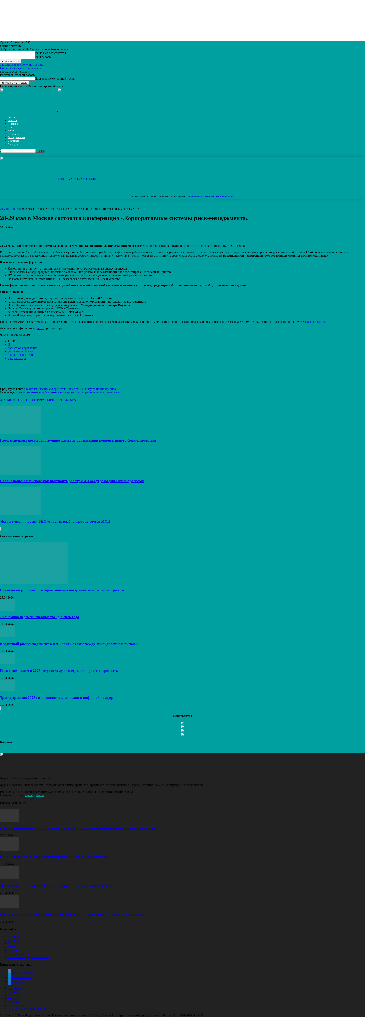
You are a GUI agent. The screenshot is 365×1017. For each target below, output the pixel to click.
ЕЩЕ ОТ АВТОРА (63, 399)
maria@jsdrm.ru (34, 795)
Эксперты (13, 144)
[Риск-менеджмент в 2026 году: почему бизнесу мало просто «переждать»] (7, 663)
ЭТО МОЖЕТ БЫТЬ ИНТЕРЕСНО (25, 399)
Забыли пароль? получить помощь (22, 64)
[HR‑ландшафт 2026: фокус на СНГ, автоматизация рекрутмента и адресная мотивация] (9, 907)
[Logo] (29, 110)
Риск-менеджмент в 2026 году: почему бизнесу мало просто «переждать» (60, 671)
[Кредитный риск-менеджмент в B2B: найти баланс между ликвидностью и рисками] (7, 636)
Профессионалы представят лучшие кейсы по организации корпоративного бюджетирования (78, 440)
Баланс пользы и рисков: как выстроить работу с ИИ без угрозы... (55, 857)
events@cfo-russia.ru (312, 321)
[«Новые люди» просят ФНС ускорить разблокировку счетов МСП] (20, 514)
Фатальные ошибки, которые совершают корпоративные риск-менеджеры (72, 392)
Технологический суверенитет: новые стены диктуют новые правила (70, 389)
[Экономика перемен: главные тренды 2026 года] (7, 609)
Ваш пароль (43, 56)
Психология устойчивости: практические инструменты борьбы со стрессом (62, 590)
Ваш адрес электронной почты (55, 78)
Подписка (13, 123)
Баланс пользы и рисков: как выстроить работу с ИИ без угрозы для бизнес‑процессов (72, 481)
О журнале (13, 140)
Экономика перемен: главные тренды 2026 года (39, 617)
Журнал (12, 116)
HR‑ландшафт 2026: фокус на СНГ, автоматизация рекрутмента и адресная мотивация (72, 914)
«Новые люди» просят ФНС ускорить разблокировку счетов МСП (55, 521)
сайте (40, 328)
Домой (4, 208)
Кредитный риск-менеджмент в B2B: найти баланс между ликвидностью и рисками (69, 644)
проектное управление (22, 348)
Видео (11, 127)
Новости (12, 120)
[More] (118, 233)
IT (9, 344)
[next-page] (0, 529)
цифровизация (17, 358)
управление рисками (21, 351)
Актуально (13, 134)
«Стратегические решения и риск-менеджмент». (211, 196)
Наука (11, 130)
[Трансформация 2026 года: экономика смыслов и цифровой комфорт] (7, 690)
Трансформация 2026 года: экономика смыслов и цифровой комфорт (57, 698)
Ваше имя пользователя (50, 52)
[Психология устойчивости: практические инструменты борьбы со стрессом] (34, 582)
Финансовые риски (20, 354)
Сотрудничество (16, 137)
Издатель (13, 940)
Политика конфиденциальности (21, 68)
